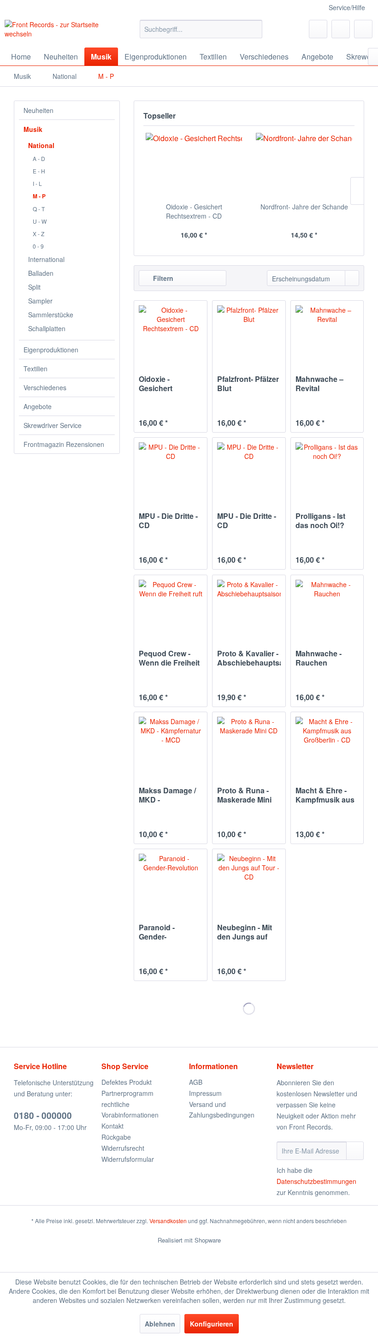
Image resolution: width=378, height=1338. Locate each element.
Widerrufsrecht (122, 1148)
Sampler (40, 300)
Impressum (205, 1093)
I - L (37, 183)
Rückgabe (116, 1137)
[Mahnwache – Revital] (327, 333)
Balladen (40, 273)
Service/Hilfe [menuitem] (347, 7)
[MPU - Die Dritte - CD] (170, 470)
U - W (40, 221)
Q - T (39, 209)
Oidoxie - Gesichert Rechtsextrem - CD (194, 211)
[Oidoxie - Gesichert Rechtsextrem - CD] (194, 165)
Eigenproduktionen (51, 349)
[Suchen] (253, 29)
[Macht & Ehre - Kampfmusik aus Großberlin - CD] (327, 744)
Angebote (38, 406)
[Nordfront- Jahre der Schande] (304, 165)
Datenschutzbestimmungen (316, 1181)
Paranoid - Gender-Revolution (158, 932)
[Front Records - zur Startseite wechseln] (57, 31)
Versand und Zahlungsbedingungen (221, 1110)
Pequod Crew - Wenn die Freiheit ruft (169, 658)
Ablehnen (160, 1323)
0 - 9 (38, 246)
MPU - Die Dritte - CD (168, 520)
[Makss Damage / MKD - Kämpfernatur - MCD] (170, 744)
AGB (195, 1082)
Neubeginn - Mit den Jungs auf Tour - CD (244, 932)
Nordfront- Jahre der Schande (304, 206)
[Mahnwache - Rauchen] (327, 607)
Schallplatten (46, 328)
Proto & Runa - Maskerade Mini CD (244, 795)
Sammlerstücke (50, 314)
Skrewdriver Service (53, 425)
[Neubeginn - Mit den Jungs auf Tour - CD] (249, 881)
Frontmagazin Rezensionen (64, 444)
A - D (39, 158)
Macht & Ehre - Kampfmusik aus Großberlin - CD (324, 795)
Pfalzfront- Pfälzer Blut (248, 384)
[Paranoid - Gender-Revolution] (170, 881)
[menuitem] (201, 29)
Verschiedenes (45, 387)
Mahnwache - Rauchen (318, 658)
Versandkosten (168, 1221)
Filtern (162, 278)
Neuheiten (38, 110)
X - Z (38, 234)
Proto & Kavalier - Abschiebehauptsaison (249, 658)
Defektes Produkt (126, 1082)
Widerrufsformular (127, 1159)
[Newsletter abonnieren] (355, 1151)
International (46, 259)
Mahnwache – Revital (319, 384)
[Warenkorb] (363, 29)
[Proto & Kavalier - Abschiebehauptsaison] (249, 607)
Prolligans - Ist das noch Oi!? (320, 520)
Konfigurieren (211, 1323)
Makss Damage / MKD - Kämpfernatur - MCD (167, 795)
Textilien (35, 368)
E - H (39, 171)
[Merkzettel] (318, 29)
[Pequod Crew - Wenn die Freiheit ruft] (170, 607)
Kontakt (112, 1125)
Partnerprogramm (127, 1093)
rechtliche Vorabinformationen (130, 1110)
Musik (33, 129)
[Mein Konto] (340, 29)
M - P (39, 196)
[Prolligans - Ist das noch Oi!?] (327, 470)
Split (34, 286)
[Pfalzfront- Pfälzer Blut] (249, 333)
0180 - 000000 (43, 1115)
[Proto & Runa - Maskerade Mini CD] (249, 744)
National (41, 145)
